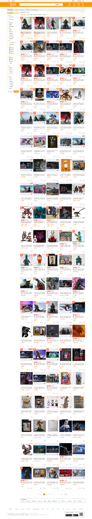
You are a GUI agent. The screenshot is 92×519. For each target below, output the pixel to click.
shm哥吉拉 (79, 501)
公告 (9, 1)
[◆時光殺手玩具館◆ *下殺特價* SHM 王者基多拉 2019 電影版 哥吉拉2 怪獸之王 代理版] (39, 449)
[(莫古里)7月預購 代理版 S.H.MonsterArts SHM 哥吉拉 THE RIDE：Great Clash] (65, 331)
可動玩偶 (22, 9)
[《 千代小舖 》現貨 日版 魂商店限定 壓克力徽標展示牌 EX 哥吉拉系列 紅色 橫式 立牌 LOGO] (78, 354)
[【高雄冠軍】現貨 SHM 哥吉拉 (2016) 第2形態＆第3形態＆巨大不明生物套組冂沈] (26, 94)
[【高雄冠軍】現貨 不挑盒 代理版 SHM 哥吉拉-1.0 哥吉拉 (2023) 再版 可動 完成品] (52, 307)
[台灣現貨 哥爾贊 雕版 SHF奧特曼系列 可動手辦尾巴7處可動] (52, 212)
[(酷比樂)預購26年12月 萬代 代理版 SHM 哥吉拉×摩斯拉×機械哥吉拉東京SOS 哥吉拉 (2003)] (65, 70)
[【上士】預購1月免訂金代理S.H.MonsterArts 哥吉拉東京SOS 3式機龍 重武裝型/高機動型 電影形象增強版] (52, 47)
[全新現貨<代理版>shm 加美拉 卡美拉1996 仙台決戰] (26, 307)
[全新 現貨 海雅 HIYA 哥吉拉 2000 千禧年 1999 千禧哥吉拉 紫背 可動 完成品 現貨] (39, 189)
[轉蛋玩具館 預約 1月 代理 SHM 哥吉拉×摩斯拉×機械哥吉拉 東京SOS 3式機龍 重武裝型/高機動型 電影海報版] (65, 47)
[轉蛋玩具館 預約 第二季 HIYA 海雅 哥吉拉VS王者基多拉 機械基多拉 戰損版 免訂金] (39, 47)
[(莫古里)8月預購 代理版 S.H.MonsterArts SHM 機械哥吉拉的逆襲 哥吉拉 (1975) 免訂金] (78, 141)
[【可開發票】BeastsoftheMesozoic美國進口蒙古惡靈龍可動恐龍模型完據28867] (78, 212)
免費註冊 (79, 1)
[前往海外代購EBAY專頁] (73, 1)
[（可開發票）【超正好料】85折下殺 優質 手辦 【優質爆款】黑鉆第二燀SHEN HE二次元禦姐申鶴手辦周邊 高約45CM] (65, 425)
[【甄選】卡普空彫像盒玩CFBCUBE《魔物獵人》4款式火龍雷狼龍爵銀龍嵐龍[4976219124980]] (26, 236)
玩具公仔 (16, 9)
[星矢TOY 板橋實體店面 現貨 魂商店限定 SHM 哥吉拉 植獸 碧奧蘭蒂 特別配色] (26, 354)
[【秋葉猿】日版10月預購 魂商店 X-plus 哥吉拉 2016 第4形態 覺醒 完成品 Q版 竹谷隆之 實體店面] (26, 378)
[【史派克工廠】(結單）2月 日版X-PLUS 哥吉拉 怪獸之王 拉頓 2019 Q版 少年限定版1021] (78, 331)
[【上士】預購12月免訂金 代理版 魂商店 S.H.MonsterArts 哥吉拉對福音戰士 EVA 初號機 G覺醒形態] (78, 47)
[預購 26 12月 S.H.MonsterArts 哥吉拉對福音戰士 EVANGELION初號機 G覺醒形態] (39, 23)
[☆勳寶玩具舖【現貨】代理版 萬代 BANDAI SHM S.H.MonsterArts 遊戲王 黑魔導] (78, 70)
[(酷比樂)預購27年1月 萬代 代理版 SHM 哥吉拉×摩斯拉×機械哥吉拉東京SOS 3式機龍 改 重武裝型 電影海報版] (52, 70)
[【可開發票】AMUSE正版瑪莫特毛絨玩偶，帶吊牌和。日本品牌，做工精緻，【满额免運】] (26, 402)
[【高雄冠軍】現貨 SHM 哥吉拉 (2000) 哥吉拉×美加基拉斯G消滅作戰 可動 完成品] (39, 307)
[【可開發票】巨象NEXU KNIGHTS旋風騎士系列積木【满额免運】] (65, 236)
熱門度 (25, 14)
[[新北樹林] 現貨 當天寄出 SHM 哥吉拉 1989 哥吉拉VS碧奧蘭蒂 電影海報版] (78, 165)
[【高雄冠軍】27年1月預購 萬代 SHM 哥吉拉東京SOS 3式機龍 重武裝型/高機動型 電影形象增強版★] (78, 307)
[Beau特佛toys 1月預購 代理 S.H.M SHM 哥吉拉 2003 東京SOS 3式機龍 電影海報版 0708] (26, 165)
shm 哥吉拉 (28, 501)
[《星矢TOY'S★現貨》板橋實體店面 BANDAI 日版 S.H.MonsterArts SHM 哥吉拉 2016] (39, 283)
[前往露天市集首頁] (13, 4)
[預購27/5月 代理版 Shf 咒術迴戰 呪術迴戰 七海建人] (52, 141)
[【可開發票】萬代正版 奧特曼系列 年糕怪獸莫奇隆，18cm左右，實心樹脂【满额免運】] (78, 378)
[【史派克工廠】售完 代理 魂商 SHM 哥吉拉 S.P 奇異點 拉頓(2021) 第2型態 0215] (65, 473)
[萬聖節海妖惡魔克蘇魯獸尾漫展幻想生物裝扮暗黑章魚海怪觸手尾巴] (52, 236)
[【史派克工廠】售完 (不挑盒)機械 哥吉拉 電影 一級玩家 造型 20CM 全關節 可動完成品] (52, 283)
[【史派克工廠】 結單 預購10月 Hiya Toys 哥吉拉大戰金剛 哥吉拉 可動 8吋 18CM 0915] (26, 283)
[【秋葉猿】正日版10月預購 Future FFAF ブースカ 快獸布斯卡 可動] (65, 165)
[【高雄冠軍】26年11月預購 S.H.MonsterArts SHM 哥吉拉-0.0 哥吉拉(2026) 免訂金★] (26, 47)
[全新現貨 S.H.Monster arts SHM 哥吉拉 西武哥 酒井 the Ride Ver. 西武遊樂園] (65, 141)
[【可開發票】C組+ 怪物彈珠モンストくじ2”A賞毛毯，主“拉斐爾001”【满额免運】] (65, 260)
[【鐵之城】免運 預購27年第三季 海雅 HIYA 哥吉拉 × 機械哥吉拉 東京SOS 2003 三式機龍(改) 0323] (78, 94)
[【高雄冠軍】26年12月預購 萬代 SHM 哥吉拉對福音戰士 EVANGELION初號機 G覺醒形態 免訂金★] (39, 70)
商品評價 (39, 14)
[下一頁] (84, 12)
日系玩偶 (27, 9)
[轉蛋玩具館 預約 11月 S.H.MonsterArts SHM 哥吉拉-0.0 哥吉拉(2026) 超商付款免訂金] (78, 23)
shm (59, 501)
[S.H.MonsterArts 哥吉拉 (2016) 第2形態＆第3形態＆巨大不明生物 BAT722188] (26, 118)
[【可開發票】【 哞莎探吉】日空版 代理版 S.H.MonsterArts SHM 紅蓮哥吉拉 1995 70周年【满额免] (78, 425)
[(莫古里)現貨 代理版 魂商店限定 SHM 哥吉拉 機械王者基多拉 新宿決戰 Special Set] (78, 473)
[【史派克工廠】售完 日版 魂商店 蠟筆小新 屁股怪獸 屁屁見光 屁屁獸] (78, 260)
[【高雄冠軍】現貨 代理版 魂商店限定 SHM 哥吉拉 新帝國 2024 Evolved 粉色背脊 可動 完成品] (39, 354)
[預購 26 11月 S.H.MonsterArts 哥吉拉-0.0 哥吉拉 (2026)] (26, 23)
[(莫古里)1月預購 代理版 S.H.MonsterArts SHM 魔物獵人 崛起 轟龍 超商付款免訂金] (65, 307)
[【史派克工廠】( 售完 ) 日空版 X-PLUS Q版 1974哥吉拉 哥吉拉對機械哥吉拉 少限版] (52, 331)
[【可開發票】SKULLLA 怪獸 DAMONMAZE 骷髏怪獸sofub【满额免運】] (26, 260)
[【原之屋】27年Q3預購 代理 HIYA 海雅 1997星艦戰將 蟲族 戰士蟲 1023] (65, 94)
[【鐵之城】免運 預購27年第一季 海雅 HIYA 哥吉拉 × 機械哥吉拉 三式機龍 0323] (52, 118)
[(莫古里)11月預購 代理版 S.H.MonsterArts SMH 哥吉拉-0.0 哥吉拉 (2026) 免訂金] (78, 118)
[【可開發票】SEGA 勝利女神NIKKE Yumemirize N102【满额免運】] (26, 425)
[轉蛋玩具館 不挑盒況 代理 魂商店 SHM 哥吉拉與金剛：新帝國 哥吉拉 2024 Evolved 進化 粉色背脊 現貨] (78, 283)
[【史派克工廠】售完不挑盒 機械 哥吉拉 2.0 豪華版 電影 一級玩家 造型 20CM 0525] (52, 378)
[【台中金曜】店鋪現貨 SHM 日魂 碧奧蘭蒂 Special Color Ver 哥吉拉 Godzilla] (39, 378)
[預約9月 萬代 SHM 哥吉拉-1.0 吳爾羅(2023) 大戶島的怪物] (52, 165)
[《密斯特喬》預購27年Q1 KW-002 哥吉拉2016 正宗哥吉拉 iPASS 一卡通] (39, 94)
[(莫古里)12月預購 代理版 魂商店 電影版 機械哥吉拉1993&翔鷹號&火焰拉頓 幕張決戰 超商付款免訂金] (52, 449)
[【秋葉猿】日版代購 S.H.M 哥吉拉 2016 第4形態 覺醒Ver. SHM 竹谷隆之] (65, 283)
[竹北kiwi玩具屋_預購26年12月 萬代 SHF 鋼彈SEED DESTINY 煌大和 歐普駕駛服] (52, 94)
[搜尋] (61, 4)
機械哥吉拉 (54, 501)
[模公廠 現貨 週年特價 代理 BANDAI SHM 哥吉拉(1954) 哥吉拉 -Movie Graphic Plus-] (65, 189)
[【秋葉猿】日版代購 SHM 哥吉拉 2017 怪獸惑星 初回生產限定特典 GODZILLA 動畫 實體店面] (26, 331)
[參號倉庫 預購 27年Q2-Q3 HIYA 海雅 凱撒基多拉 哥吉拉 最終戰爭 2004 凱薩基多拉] (39, 165)
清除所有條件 (10, 91)
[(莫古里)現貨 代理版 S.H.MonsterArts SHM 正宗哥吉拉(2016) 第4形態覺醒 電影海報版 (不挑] (39, 331)
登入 (83, 1)
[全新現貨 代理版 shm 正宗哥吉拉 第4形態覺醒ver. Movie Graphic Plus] (39, 141)
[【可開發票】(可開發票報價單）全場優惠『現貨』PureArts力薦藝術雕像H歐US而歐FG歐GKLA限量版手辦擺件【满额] (39, 425)
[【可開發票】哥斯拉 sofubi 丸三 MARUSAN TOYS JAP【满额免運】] (65, 402)
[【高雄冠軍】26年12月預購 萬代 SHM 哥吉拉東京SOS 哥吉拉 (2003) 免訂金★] (26, 473)
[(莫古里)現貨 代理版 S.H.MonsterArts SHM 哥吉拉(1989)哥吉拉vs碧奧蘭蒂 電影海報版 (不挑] (39, 473)
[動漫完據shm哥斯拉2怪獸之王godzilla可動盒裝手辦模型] (39, 212)
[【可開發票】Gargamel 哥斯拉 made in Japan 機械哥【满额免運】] (78, 236)
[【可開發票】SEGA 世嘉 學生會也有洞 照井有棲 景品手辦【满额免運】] (52, 260)
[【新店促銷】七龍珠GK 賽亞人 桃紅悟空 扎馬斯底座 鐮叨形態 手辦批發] (52, 23)
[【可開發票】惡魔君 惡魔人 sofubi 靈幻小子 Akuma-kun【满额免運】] (39, 260)
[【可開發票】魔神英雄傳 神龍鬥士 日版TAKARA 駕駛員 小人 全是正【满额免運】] (78, 402)
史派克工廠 (34, 501)
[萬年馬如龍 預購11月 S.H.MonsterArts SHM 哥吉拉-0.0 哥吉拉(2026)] (39, 118)
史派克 (74, 501)
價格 (28, 14)
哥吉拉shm (69, 501)
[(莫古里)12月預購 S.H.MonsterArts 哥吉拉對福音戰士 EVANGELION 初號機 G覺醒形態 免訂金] (65, 118)
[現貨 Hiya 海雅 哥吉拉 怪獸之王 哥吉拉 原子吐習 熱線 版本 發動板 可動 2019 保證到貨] (78, 449)
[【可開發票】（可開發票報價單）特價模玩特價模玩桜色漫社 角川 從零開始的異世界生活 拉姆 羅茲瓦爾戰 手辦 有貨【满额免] (52, 425)
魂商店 (45, 501)
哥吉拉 (23, 501)
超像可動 (49, 501)
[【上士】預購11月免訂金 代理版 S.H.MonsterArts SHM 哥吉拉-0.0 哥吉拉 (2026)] (65, 23)
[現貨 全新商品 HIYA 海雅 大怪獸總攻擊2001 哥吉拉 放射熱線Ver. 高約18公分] (52, 189)
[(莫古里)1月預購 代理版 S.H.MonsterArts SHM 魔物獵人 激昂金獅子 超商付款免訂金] (52, 473)
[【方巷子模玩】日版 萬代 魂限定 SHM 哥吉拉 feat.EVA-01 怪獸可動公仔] (65, 212)
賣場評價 (44, 14)
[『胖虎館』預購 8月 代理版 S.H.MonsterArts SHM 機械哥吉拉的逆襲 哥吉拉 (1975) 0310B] (26, 189)
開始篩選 (16, 91)
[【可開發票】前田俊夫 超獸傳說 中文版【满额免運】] (65, 378)
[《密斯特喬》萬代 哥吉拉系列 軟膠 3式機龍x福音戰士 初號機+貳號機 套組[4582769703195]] (65, 354)
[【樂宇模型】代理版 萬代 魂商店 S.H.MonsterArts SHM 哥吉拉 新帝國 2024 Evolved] (26, 141)
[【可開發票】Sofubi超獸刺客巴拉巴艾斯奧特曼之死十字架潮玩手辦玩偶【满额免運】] (39, 402)
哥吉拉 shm (39, 501)
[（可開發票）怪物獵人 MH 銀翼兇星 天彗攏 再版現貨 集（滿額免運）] (26, 449)
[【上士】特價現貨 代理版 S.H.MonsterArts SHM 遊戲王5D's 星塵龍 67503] (52, 354)
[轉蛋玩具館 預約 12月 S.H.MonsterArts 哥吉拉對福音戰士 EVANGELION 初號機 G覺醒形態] (26, 70)
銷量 (31, 14)
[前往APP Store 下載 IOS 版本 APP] (75, 515)
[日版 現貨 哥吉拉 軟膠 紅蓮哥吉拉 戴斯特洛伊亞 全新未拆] (78, 189)
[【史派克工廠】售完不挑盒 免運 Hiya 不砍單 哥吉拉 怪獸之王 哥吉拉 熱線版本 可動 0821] (65, 449)
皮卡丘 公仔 (63, 501)
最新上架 (35, 14)
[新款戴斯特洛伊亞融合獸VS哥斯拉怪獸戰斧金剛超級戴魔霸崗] (26, 212)
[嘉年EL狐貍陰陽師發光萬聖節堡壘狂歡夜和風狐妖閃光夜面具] (39, 236)
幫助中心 (13, 1)
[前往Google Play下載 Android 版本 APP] (69, 515)
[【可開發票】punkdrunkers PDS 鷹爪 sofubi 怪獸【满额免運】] (52, 402)
